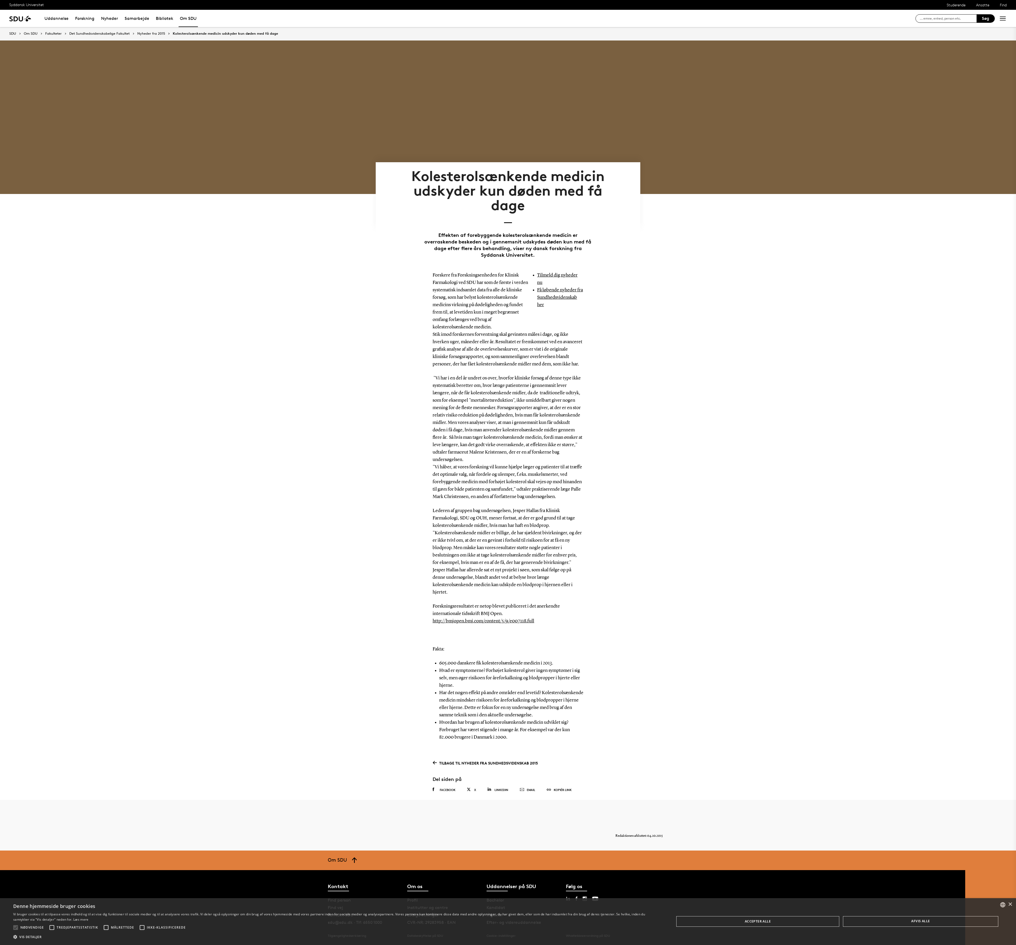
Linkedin (501, 790)
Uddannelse (56, 18)
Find (1003, 5)
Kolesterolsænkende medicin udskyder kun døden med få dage (225, 33)
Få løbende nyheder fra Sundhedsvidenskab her (560, 297)
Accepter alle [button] (758, 921)
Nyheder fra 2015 (151, 33)
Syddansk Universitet (26, 4)
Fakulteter (53, 33)
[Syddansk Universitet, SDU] (20, 18)
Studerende (956, 5)
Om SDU (188, 18)
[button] (15, 927)
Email (531, 790)
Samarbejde (137, 18)
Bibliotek (164, 18)
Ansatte (982, 5)
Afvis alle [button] (920, 921)
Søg (985, 18)
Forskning (84, 18)
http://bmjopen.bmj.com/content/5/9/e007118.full (483, 621)
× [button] (1010, 904)
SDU (12, 33)
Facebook (448, 790)
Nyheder (109, 18)
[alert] (508, 921)
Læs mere (80, 919)
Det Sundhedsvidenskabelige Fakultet (99, 33)
